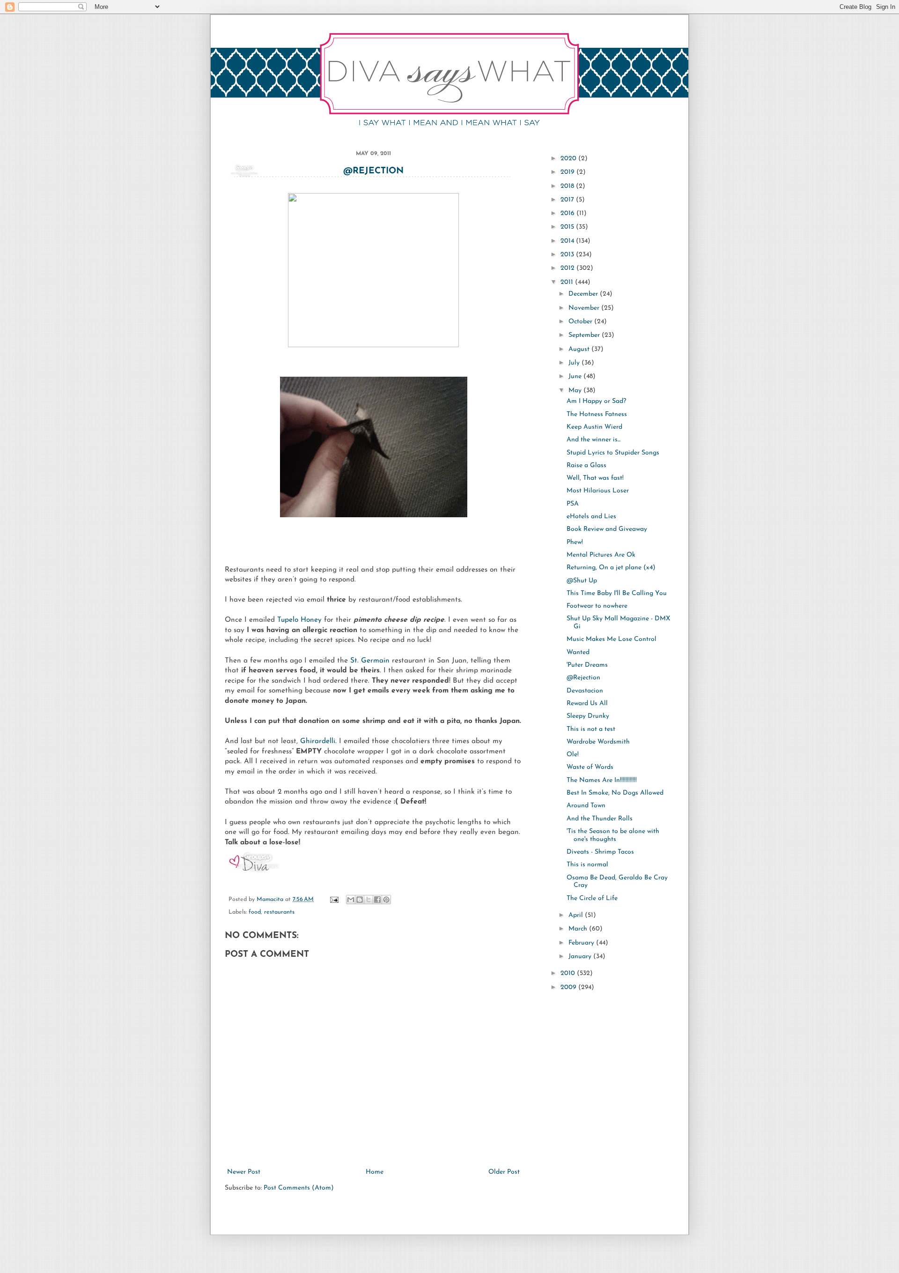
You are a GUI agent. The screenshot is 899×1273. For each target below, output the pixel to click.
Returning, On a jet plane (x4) (611, 567)
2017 (568, 199)
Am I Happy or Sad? (596, 401)
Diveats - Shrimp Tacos (600, 852)
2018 (568, 186)
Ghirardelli (317, 741)
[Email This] (350, 899)
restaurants (279, 912)
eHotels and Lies (591, 516)
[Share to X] (368, 899)
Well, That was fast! (595, 478)
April (576, 915)
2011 (567, 282)
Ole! (573, 754)
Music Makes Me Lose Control (611, 639)
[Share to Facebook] (377, 899)
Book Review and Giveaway (607, 529)
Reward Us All (587, 703)
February (582, 942)
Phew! (575, 542)
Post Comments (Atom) (299, 1187)
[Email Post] (333, 899)
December (584, 294)
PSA (573, 503)
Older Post (504, 1172)
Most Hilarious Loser (598, 490)
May (575, 390)
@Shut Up (582, 580)
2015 (568, 227)
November (584, 308)
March (578, 928)
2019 (568, 172)
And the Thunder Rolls (600, 818)
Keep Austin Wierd (594, 427)
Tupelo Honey (300, 620)
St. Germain (371, 660)
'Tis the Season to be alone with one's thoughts (613, 835)
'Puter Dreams (587, 665)
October (581, 321)
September (585, 335)
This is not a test (591, 729)
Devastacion (585, 690)
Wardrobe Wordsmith (598, 741)
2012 (568, 268)
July (575, 362)
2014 (568, 241)
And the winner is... (593, 439)
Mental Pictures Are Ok (601, 554)
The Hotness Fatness (597, 414)
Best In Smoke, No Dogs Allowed (615, 793)
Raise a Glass (586, 465)
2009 (569, 987)
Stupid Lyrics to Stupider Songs (613, 452)
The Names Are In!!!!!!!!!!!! (602, 780)
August (579, 349)
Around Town (586, 805)
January (580, 956)
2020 (569, 158)
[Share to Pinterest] (386, 899)
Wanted (578, 652)
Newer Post (243, 1172)
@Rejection (373, 171)
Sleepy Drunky (588, 716)
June (575, 376)
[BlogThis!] (359, 899)
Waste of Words (590, 767)
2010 (568, 973)
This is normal (587, 864)
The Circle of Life (592, 898)
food (255, 912)
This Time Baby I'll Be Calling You (617, 593)
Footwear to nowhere (597, 606)
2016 (568, 213)
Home (374, 1172)
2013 (568, 254)
